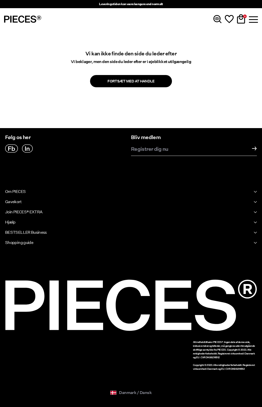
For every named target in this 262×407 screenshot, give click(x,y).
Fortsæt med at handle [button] (131, 81)
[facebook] (11, 148)
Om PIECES (15, 191)
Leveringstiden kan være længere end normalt (131, 4)
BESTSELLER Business (26, 232)
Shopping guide (19, 242)
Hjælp (10, 222)
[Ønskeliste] (229, 19)
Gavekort (13, 201)
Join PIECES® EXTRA (23, 211)
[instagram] (27, 148)
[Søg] (217, 19)
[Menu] (253, 19)
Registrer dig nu (149, 149)
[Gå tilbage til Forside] (22, 19)
